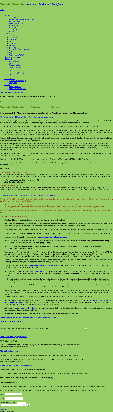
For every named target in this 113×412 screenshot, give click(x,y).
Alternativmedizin (15, 65)
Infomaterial (13, 75)
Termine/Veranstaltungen (17, 81)
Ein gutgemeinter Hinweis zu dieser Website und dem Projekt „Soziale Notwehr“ (28, 195)
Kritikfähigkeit (14, 25)
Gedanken (12, 69)
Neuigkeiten (13, 83)
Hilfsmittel (8, 59)
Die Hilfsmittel (14, 61)
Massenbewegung (10, 47)
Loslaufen (12, 43)
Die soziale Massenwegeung (19, 49)
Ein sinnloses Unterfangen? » (11, 351)
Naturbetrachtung (15, 67)
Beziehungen (13, 29)
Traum (11, 41)
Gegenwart (13, 51)
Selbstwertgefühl (15, 21)
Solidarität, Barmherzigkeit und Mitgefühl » (16, 365)
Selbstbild (12, 27)
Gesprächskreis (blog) (12, 57)
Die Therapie (13, 35)
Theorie (11, 63)
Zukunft (11, 53)
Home (2, 10)
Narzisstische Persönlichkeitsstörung (21, 19)
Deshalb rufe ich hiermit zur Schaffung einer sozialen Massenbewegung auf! (28, 317)
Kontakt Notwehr (15, 87)
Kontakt (7, 85)
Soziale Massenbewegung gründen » (13, 337)
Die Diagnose (13, 17)
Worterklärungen (15, 77)
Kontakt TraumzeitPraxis (17, 89)
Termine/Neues (9, 79)
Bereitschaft (13, 39)
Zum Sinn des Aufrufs (16, 55)
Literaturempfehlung (16, 71)
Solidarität (12, 45)
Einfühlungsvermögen (16, 23)
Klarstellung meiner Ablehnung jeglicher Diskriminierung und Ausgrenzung (26, 117)
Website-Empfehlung (16, 73)
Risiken (11, 31)
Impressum (3, 409)
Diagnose (7, 15)
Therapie (7, 33)
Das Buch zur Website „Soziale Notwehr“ (14, 321)
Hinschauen (13, 37)
